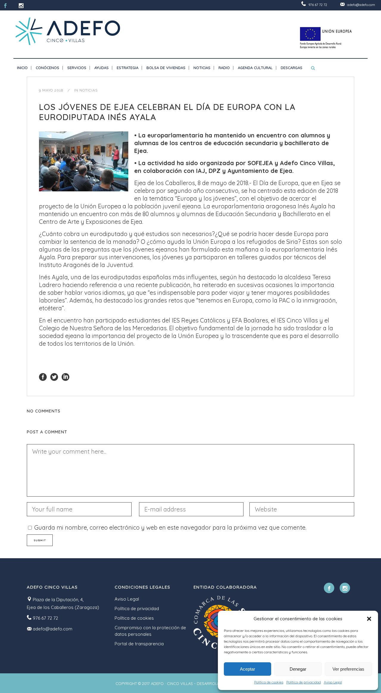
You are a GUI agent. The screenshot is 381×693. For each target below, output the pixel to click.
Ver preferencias (348, 669)
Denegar (298, 669)
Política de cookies (268, 682)
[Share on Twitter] (54, 376)
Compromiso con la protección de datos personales (150, 631)
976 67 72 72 (317, 5)
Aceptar (247, 669)
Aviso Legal (333, 682)
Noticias (88, 90)
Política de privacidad (303, 682)
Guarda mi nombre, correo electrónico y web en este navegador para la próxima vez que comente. (170, 527)
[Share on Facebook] (43, 376)
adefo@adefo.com (361, 5)
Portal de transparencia (139, 644)
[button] (369, 619)
